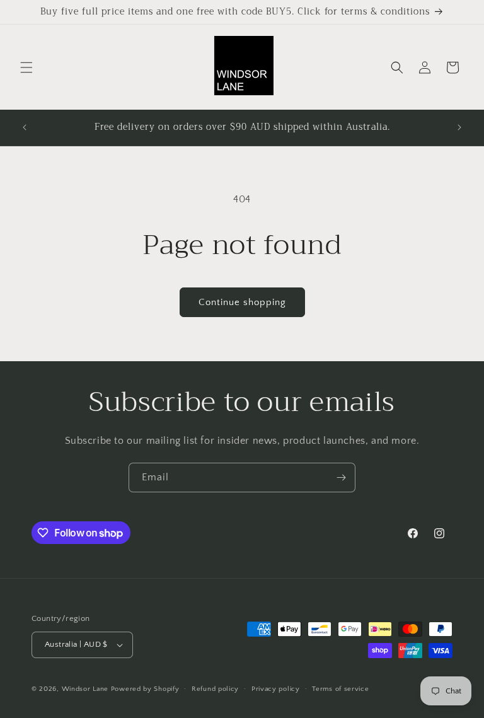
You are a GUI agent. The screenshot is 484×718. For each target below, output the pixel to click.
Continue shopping (242, 302)
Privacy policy (275, 689)
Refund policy (215, 689)
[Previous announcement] (24, 127)
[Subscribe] (341, 477)
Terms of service (340, 689)
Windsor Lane (85, 689)
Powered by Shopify (145, 689)
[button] (26, 67)
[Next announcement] (459, 127)
